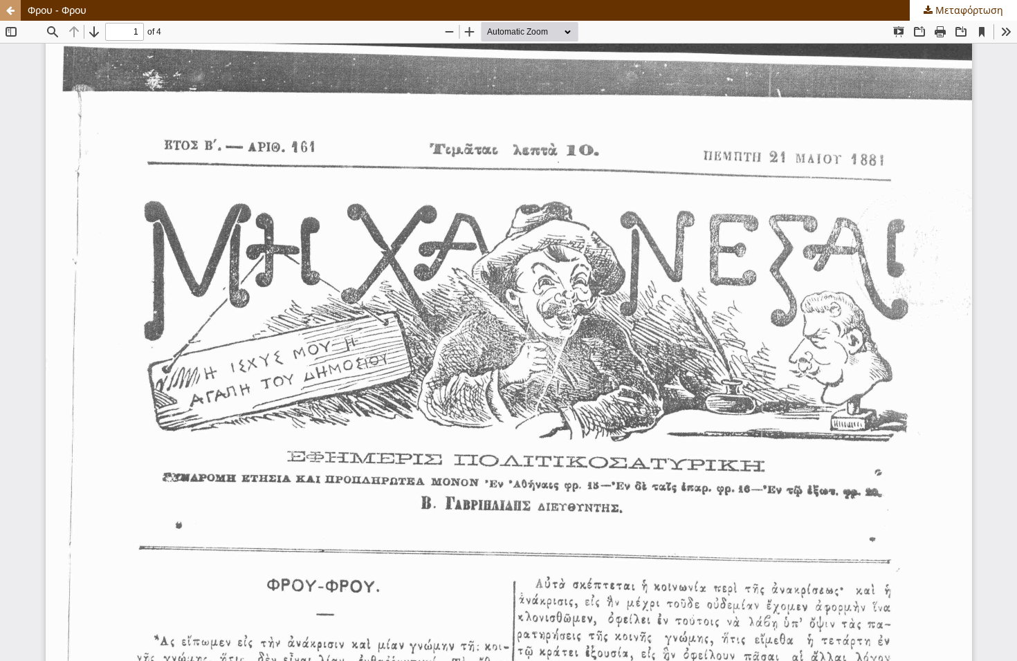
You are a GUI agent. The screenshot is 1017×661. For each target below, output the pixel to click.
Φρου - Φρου (57, 10)
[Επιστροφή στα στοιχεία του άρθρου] (10, 10)
